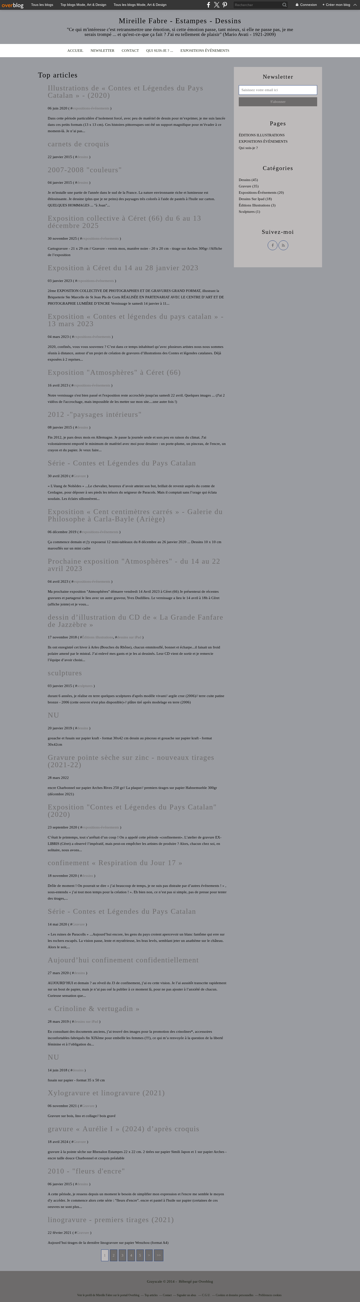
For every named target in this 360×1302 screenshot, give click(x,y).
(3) (257, 205)
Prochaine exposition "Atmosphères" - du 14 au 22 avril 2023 (134, 564)
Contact (130, 51)
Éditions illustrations (97, 637)
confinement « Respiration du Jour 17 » (115, 863)
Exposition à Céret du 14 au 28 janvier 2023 (123, 268)
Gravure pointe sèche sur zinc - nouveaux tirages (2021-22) (131, 761)
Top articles (151, 1295)
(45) (248, 180)
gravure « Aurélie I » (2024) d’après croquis (124, 1129)
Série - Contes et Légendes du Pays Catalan (122, 463)
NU (54, 715)
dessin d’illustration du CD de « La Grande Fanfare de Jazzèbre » (135, 620)
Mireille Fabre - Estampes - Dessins (180, 21)
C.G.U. (206, 1295)
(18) (255, 199)
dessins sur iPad (129, 637)
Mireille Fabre (104, 1295)
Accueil (75, 51)
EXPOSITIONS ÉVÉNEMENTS (204, 51)
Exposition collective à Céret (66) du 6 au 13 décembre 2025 (124, 221)
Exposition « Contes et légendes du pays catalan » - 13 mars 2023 (136, 320)
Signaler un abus (187, 1295)
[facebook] (208, 5)
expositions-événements (90, 108)
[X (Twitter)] (217, 5)
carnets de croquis (78, 144)
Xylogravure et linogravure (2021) (106, 1093)
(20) (261, 192)
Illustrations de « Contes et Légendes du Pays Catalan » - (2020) (126, 91)
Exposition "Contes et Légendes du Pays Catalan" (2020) (132, 810)
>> (159, 1255)
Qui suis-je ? (248, 148)
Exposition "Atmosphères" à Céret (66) (114, 372)
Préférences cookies (270, 1295)
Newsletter (102, 51)
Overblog (206, 1281)
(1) (249, 212)
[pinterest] (225, 5)
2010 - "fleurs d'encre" (86, 1171)
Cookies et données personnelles (234, 1295)
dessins (82, 157)
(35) (249, 186)
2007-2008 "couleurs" (85, 170)
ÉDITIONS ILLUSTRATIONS (262, 135)
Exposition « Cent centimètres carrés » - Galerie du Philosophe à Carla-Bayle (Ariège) (135, 515)
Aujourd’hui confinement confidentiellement (123, 960)
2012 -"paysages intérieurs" (95, 414)
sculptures (65, 673)
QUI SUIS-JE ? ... (159, 51)
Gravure (79, 476)
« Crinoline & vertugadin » (94, 1008)
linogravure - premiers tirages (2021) (111, 1220)
